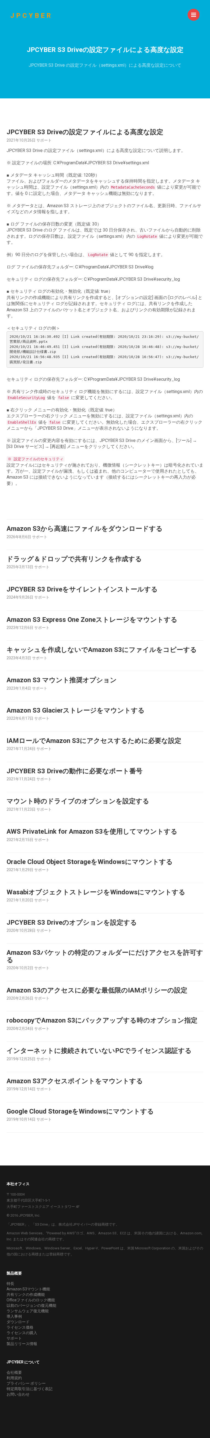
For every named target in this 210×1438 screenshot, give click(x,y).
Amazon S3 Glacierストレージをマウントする (76, 710)
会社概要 (14, 1372)
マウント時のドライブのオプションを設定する (78, 801)
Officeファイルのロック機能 (31, 1300)
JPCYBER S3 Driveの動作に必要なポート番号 (74, 771)
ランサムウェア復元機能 (28, 1311)
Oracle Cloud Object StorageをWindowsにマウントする (90, 862)
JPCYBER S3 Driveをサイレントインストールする (82, 589)
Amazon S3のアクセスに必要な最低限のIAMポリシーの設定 (97, 990)
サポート (14, 1338)
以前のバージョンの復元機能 (31, 1305)
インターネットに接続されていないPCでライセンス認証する (99, 1051)
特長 (10, 1283)
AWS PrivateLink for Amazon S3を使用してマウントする (92, 831)
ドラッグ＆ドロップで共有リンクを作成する (74, 559)
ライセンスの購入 (22, 1333)
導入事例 (14, 1316)
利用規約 (14, 1378)
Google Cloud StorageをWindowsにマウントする (80, 1111)
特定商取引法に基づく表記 (29, 1389)
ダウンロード (18, 1322)
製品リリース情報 (22, 1344)
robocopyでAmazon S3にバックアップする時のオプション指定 (102, 1020)
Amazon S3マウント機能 (28, 1289)
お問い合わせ (18, 1394)
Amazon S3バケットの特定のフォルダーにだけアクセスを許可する (105, 956)
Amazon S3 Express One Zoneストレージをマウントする (92, 619)
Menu (194, 15)
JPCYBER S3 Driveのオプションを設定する (72, 922)
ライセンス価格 (20, 1327)
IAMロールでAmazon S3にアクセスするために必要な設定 (94, 741)
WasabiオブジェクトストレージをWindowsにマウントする (96, 892)
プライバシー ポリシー (26, 1383)
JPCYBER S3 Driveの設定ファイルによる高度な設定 (85, 132)
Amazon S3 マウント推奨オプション (62, 680)
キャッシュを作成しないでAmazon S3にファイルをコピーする (102, 650)
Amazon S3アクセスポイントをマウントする (75, 1081)
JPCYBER (31, 15)
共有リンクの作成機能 (26, 1294)
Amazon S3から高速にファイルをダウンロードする (85, 528)
